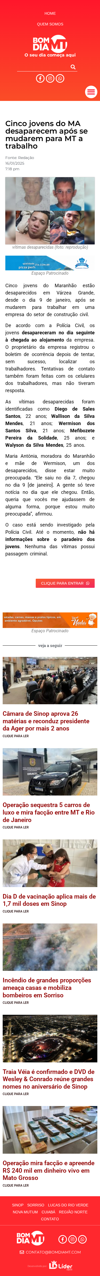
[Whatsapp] (60, 78)
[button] (91, 92)
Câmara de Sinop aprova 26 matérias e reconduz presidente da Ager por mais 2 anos (46, 721)
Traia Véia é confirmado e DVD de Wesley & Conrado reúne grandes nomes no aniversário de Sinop (48, 1079)
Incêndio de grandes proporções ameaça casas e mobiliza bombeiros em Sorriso (47, 988)
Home (50, 13)
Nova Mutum (25, 1212)
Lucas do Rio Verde (68, 1205)
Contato (50, 1219)
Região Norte (73, 1212)
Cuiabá (48, 1212)
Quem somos (50, 24)
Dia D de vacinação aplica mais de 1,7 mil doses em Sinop (49, 900)
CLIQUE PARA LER (16, 736)
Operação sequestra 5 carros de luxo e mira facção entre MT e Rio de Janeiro (49, 812)
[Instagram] (50, 78)
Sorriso (35, 1205)
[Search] (73, 67)
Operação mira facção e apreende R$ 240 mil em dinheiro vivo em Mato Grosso (48, 1171)
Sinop (17, 1205)
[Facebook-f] (40, 78)
